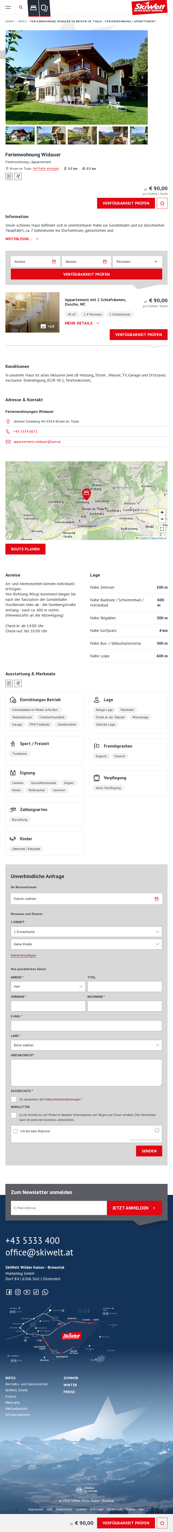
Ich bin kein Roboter (35, 1131)
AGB (49, 1509)
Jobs (142, 1509)
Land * (15, 1036)
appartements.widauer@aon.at (37, 441)
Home (9, 21)
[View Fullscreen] (162, 529)
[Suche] (20, 7)
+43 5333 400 (32, 1240)
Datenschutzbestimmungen (63, 1099)
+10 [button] (51, 326)
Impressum (35, 1509)
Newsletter (20, 1107)
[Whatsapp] (45, 1292)
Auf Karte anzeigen (46, 168)
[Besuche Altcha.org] (157, 1131)
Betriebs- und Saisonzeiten (26, 1384)
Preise (69, 1392)
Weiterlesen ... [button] (18, 239)
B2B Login (97, 1509)
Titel (91, 977)
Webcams (12, 1402)
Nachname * (96, 997)
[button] (8, 7)
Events (10, 1396)
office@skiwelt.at (39, 1252)
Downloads (114, 1509)
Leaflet (142, 538)
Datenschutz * (22, 1091)
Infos (10, 1378)
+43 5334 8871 (25, 431)
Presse (130, 1509)
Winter (70, 1385)
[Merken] (162, 203)
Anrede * (17, 977)
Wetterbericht (16, 1408)
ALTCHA (154, 1140)
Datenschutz (64, 1509)
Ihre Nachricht (22, 1055)
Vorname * (18, 997)
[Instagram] (18, 1292)
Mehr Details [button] (79, 323)
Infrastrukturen (17, 1414)
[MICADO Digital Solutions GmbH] (86, 1489)
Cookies (81, 1509)
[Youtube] (27, 1292)
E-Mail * (16, 1016)
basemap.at (159, 538)
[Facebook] (9, 1292)
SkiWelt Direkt (16, 1390)
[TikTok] (36, 1292)
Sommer (71, 1378)
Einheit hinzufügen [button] (23, 955)
